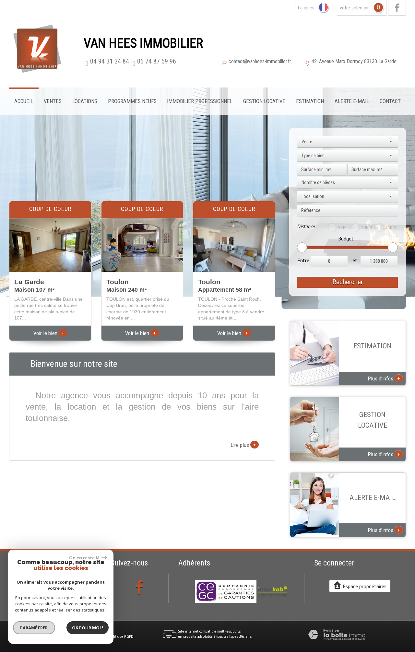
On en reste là (84, 558)
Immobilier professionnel (199, 101)
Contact (390, 101)
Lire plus (243, 444)
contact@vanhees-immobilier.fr (260, 61)
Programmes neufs (132, 101)
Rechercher (347, 282)
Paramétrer (34, 628)
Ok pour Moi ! (87, 628)
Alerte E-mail (352, 101)
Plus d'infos (384, 378)
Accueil (23, 101)
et (354, 260)
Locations (84, 101)
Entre (303, 260)
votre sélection (355, 8)
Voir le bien (49, 333)
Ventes (53, 101)
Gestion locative (264, 101)
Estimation (310, 101)
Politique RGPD (122, 636)
